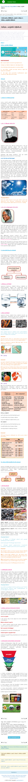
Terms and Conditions (11, 775)
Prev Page (4, 11)
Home (2, 6)
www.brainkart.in (19, 780)
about (9, 776)
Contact (4, 776)
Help (7, 776)
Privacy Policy (4, 775)
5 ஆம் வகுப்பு (7, 6)
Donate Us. (16, 778)
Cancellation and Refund (15, 776)
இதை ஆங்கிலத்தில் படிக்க (14, 737)
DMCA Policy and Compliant (21, 775)
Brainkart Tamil (12, 2)
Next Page (23, 11)
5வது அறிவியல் (14, 6)
